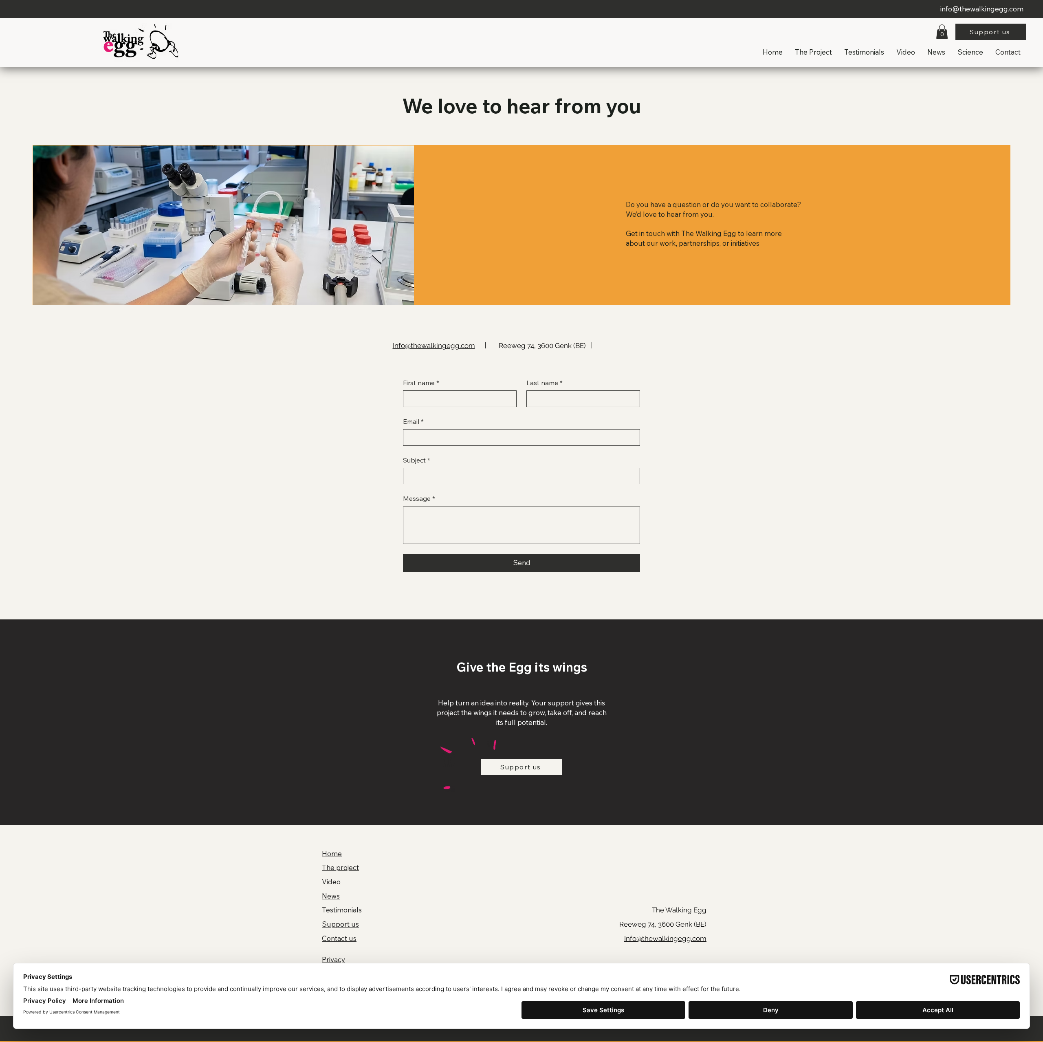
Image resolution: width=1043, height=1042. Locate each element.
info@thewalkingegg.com (981, 8)
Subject (416, 460)
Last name (544, 383)
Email (413, 421)
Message (419, 498)
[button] (942, 31)
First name (421, 383)
